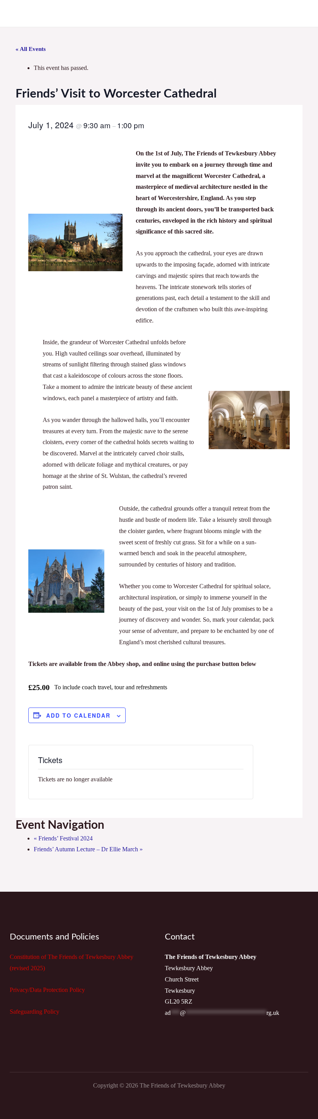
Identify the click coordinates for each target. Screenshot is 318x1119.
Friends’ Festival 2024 (63, 838)
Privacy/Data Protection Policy (47, 990)
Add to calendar (78, 715)
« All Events (31, 49)
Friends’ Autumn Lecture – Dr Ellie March (88, 849)
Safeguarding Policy (34, 1011)
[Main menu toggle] (302, 13)
